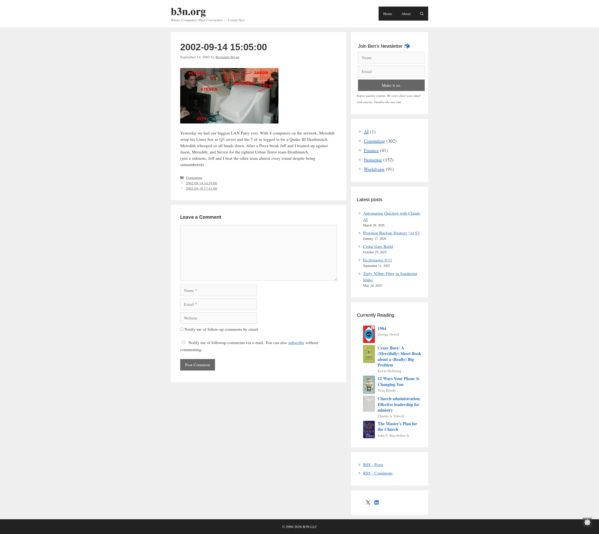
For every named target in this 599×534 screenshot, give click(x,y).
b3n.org (188, 10)
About (406, 13)
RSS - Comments (378, 473)
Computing (194, 177)
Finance (371, 150)
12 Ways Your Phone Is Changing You (399, 381)
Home (387, 13)
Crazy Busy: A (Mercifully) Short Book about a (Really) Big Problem (399, 356)
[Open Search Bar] (421, 14)
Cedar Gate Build (378, 246)
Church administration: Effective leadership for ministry (399, 404)
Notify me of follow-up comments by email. (221, 329)
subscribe (296, 342)
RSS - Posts (373, 464)
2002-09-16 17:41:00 (201, 188)
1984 (382, 328)
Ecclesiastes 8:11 (377, 260)
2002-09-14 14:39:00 (201, 183)
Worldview (374, 169)
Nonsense (373, 159)
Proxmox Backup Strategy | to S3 (391, 233)
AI (366, 131)
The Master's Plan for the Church (397, 426)
